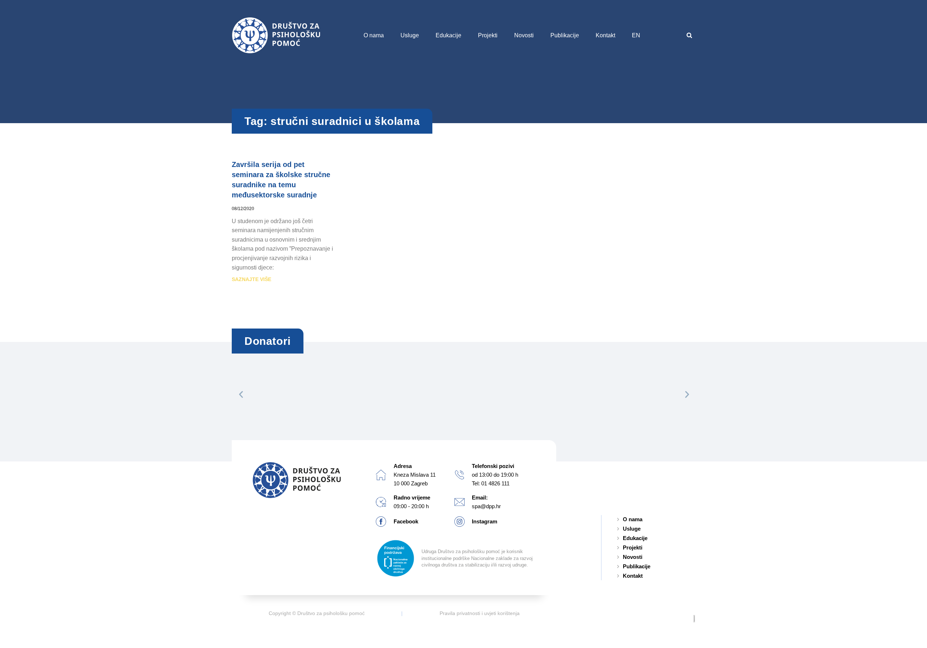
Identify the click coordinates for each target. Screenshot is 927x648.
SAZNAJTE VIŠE (251, 279)
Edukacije (448, 35)
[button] (689, 35)
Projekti (488, 35)
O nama (374, 35)
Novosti (524, 35)
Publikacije (564, 35)
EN (636, 35)
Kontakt (605, 35)
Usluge (409, 35)
